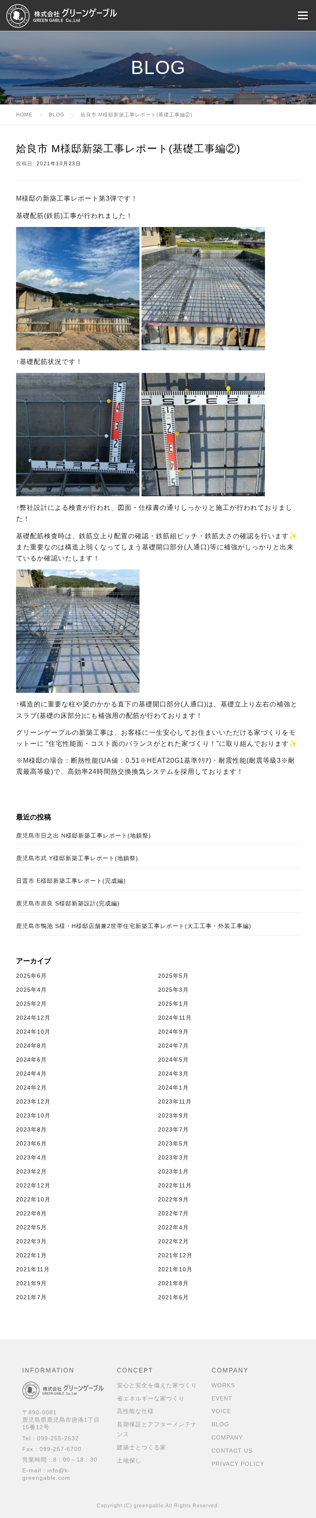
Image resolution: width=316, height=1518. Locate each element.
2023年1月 (173, 1171)
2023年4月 (31, 1157)
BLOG (220, 1424)
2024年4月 (31, 1073)
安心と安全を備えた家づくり (157, 1385)
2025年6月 (31, 975)
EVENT (221, 1398)
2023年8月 (31, 1129)
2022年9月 (173, 1199)
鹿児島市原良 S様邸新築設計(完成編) (68, 903)
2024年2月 (31, 1087)
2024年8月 (31, 1045)
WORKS (223, 1385)
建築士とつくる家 (141, 1447)
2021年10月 (175, 1269)
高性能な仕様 (135, 1411)
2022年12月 (33, 1185)
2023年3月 (173, 1157)
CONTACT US (232, 1450)
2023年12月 (33, 1101)
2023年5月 (173, 1143)
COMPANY (227, 1437)
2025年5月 (173, 975)
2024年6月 (31, 1059)
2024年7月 (173, 1045)
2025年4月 (31, 989)
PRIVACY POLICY (237, 1463)
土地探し (129, 1460)
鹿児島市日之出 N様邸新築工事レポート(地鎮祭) (83, 835)
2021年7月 (31, 1297)
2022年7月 (173, 1213)
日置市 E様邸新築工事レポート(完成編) (71, 880)
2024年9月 (173, 1031)
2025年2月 (31, 1003)
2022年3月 (31, 1241)
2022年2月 (173, 1241)
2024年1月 (173, 1087)
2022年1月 (31, 1255)
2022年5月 (31, 1227)
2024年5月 (173, 1059)
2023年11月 (175, 1101)
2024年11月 (175, 1017)
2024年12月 (33, 1017)
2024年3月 (173, 1073)
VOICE (221, 1411)
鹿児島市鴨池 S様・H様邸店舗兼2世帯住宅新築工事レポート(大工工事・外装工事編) (133, 926)
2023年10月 (33, 1115)
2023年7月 (173, 1129)
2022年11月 (175, 1185)
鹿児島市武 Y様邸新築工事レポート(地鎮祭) (77, 858)
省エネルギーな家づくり (151, 1398)
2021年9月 (31, 1283)
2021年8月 (173, 1283)
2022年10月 (33, 1199)
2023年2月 (31, 1171)
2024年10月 (33, 1031)
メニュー (302, 15)
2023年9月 (173, 1115)
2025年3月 (173, 989)
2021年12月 (175, 1255)
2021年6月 (173, 1297)
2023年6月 (31, 1143)
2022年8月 (31, 1213)
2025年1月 (173, 1003)
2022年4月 (173, 1227)
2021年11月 (33, 1269)
